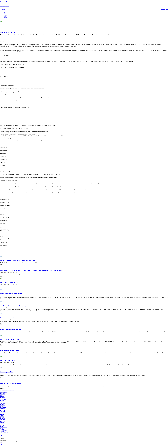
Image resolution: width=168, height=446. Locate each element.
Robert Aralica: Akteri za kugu (9, 282)
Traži (9, 7)
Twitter (1, 444)
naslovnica (3, 9)
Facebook (1, 443)
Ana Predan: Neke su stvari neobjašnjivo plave (14, 305)
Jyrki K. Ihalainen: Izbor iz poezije (10, 329)
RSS (1, 442)
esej (4, 11)
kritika (5, 13)
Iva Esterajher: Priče (6, 372)
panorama (5, 15)
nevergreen (5, 17)
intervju (5, 16)
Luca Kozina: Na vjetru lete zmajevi (11, 383)
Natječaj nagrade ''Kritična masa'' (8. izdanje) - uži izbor (17, 260)
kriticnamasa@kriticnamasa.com (4, 6)
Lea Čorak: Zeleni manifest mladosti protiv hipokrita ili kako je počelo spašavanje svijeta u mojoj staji (31, 270)
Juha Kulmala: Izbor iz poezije (9, 350)
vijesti (4, 12)
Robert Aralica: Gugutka (7, 360)
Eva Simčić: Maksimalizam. (8, 318)
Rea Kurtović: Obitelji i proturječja (11, 293)
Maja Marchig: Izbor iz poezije (9, 339)
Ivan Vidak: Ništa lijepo (7, 32)
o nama (5, 14)
